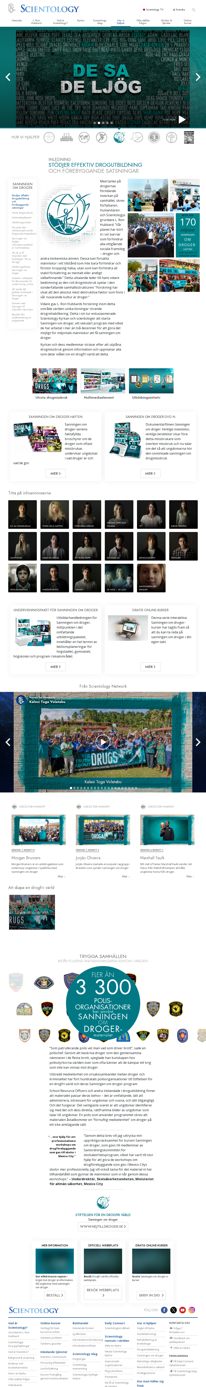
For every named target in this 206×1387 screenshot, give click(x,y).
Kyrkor (81, 20)
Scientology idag (99, 22)
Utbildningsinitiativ (21, 222)
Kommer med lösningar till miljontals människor (22, 306)
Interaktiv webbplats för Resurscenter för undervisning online (22, 281)
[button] (95, 123)
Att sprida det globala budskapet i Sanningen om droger (22, 293)
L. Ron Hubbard (36, 22)
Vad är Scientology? (60, 22)
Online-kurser (188, 22)
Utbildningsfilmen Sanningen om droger (21, 270)
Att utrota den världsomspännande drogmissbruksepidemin (24, 230)
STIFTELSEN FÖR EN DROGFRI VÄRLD (103, 1275)
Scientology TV (155, 9)
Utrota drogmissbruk (22, 213)
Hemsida (17, 20)
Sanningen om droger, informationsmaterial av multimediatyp (22, 243)
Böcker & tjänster (166, 22)
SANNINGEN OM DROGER (22, 186)
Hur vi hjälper (121, 22)
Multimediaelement (21, 217)
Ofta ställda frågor (142, 22)
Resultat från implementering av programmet (21, 318)
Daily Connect (115, 1383)
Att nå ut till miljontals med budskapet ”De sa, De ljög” (21, 257)
